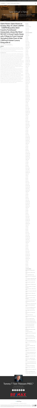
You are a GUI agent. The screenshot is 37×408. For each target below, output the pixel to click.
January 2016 (27, 200)
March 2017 (27, 181)
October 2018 (27, 156)
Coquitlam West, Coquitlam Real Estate (30, 303)
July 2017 (26, 175)
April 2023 (26, 89)
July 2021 (26, 115)
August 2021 (27, 114)
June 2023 (26, 86)
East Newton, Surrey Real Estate (29, 308)
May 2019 (26, 147)
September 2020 (27, 125)
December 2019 (27, 137)
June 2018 (26, 162)
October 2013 (27, 239)
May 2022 (26, 105)
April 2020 (26, 133)
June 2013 (26, 245)
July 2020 (26, 128)
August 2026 (27, 35)
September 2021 (27, 112)
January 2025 (27, 58)
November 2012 (27, 255)
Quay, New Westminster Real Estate (30, 336)
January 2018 (27, 169)
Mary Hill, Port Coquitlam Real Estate (30, 321)
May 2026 (26, 38)
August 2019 (27, 143)
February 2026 (27, 42)
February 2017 (27, 182)
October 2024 (27, 63)
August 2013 (27, 242)
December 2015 (27, 201)
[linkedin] (19, 390)
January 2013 (27, 252)
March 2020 (27, 134)
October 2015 (27, 204)
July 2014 (26, 226)
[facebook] (13, 390)
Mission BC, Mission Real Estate (29, 324)
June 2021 (26, 117)
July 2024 (26, 67)
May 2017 (26, 178)
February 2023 (27, 92)
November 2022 (27, 96)
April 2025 (26, 54)
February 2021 (27, 121)
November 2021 (27, 111)
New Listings (27, 28)
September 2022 (27, 99)
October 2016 (27, 188)
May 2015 (26, 211)
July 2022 (26, 102)
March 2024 (27, 73)
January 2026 (27, 44)
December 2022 (27, 95)
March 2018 (27, 166)
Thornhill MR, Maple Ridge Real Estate (30, 352)
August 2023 (27, 83)
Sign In (1, 0)
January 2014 (27, 235)
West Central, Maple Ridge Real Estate (30, 361)
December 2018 (27, 153)
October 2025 (27, 45)
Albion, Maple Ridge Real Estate (29, 274)
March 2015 (27, 214)
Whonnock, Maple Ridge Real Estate (30, 371)
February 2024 (27, 74)
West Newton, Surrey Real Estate (30, 365)
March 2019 (27, 150)
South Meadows (27, 344)
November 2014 (27, 220)
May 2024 (26, 70)
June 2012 (26, 262)
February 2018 (27, 168)
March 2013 (27, 249)
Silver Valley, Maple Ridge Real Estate (30, 340)
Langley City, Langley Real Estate (29, 318)
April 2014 (26, 230)
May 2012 (26, 264)
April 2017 (26, 179)
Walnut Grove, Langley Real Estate (30, 358)
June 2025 (26, 51)
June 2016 (26, 194)
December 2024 (27, 60)
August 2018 (27, 159)
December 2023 (27, 77)
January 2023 (27, 93)
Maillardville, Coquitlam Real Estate (30, 319)
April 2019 (26, 149)
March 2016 (27, 198)
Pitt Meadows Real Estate (28, 331)
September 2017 (27, 172)
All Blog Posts (27, 25)
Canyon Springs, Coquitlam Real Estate (30, 278)
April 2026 (26, 39)
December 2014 (27, 219)
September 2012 (27, 258)
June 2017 (26, 176)
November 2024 (27, 61)
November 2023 (27, 79)
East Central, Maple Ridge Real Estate (30, 307)
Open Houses (27, 29)
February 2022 (27, 108)
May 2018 (26, 163)
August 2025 (27, 48)
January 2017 (27, 184)
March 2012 (27, 267)
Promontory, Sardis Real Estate (29, 335)
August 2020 (27, 127)
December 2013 (27, 236)
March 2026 (27, 41)
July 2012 (26, 261)
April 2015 (26, 213)
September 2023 (27, 82)
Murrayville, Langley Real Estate (29, 325)
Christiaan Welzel (16, 403)
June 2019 (26, 146)
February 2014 (27, 233)
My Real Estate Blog (28, 26)
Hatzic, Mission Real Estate (29, 314)
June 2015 (26, 210)
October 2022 (27, 98)
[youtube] (22, 390)
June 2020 (26, 130)
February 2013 (27, 251)
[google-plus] (15, 390)
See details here (3, 52)
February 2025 (27, 57)
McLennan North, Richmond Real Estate (30, 322)
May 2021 (26, 118)
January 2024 (27, 76)
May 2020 (26, 131)
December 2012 (27, 254)
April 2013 (26, 248)
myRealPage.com (18, 401)
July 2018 (26, 160)
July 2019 (26, 144)
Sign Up (5, 0)
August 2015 (27, 207)
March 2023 (27, 90)
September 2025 (27, 47)
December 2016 (27, 185)
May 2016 (26, 195)
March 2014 (27, 232)
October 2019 (27, 140)
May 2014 (26, 229)
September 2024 (27, 64)
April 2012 (26, 265)
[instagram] (24, 390)
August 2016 (27, 191)
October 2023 (27, 80)
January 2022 (27, 109)
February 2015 (27, 216)
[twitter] (17, 390)
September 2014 (27, 223)
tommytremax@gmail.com (20, 387)
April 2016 (26, 197)
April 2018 (26, 165)
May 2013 (26, 246)
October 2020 (27, 124)
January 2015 (27, 217)
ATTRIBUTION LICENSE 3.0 (23, 403)
